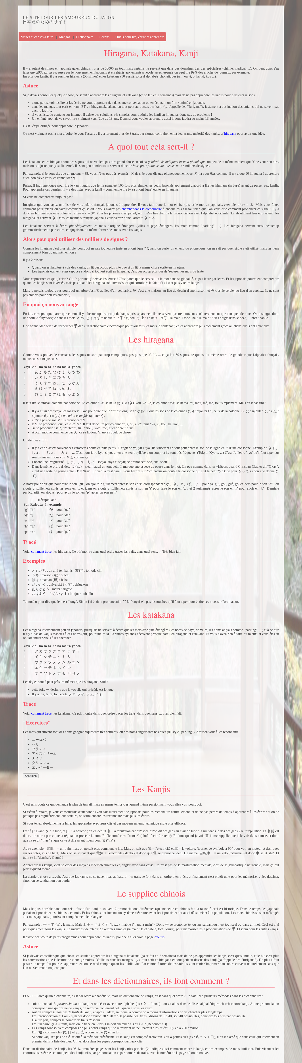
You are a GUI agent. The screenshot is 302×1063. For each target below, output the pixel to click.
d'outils (159, 937)
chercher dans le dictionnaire (142, 209)
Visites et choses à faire (37, 37)
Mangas (64, 37)
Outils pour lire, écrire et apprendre (139, 37)
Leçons (104, 37)
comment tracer (42, 551)
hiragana (230, 133)
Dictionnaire (84, 37)
